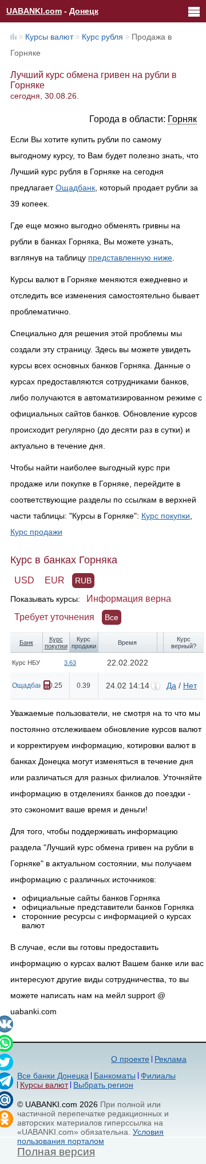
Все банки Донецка (53, 1075)
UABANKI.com (34, 10)
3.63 (70, 662)
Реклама (170, 1059)
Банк (26, 642)
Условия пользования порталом (90, 1136)
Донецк (83, 10)
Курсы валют (49, 36)
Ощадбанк (75, 187)
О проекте (130, 1059)
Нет (190, 685)
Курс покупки (165, 515)
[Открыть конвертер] (46, 685)
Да (171, 685)
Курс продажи (36, 531)
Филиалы (158, 1075)
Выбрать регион (103, 1084)
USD (24, 580)
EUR (55, 580)
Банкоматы (115, 1075)
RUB (83, 580)
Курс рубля (102, 36)
